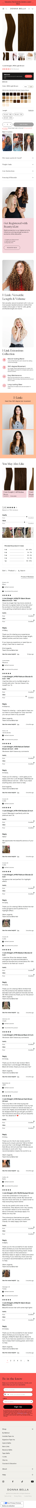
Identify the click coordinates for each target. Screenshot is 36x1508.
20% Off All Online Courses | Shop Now (18, 3)
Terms (25, 1413)
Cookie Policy (28, 1496)
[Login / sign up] (29, 9)
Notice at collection (8, 1506)
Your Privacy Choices (14, 1503)
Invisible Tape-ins (8, 1436)
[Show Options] (31, 1401)
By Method (5, 1433)
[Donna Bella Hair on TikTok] (22, 1481)
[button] (18, 69)
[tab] (27, 577)
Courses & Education (9, 1463)
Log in (28, 76)
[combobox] (6, 1394)
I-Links (4, 1457)
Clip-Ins (4, 1460)
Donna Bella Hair (14, 1493)
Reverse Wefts (7, 1450)
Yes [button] (18, 654)
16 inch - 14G (8, 114)
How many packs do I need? (12, 158)
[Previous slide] (3, 3)
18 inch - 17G (18, 114)
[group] (18, 507)
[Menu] (3, 9)
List (31, 86)
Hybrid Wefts (6, 1443)
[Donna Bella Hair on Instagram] (3, 1481)
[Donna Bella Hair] (18, 1489)
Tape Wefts (6, 1453)
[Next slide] (33, 3)
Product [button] (11, 571)
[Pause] (13, 56)
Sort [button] (4, 571)
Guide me (31, 110)
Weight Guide (7, 164)
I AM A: (5, 1398)
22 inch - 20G (8, 118)
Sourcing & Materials (9, 177)
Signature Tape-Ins (8, 1440)
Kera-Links (5, 1446)
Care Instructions (8, 171)
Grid (25, 86)
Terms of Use (8, 1496)
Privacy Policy (20, 1413)
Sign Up (18, 1407)
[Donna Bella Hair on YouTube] (32, 1481)
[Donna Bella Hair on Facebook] (12, 1481)
